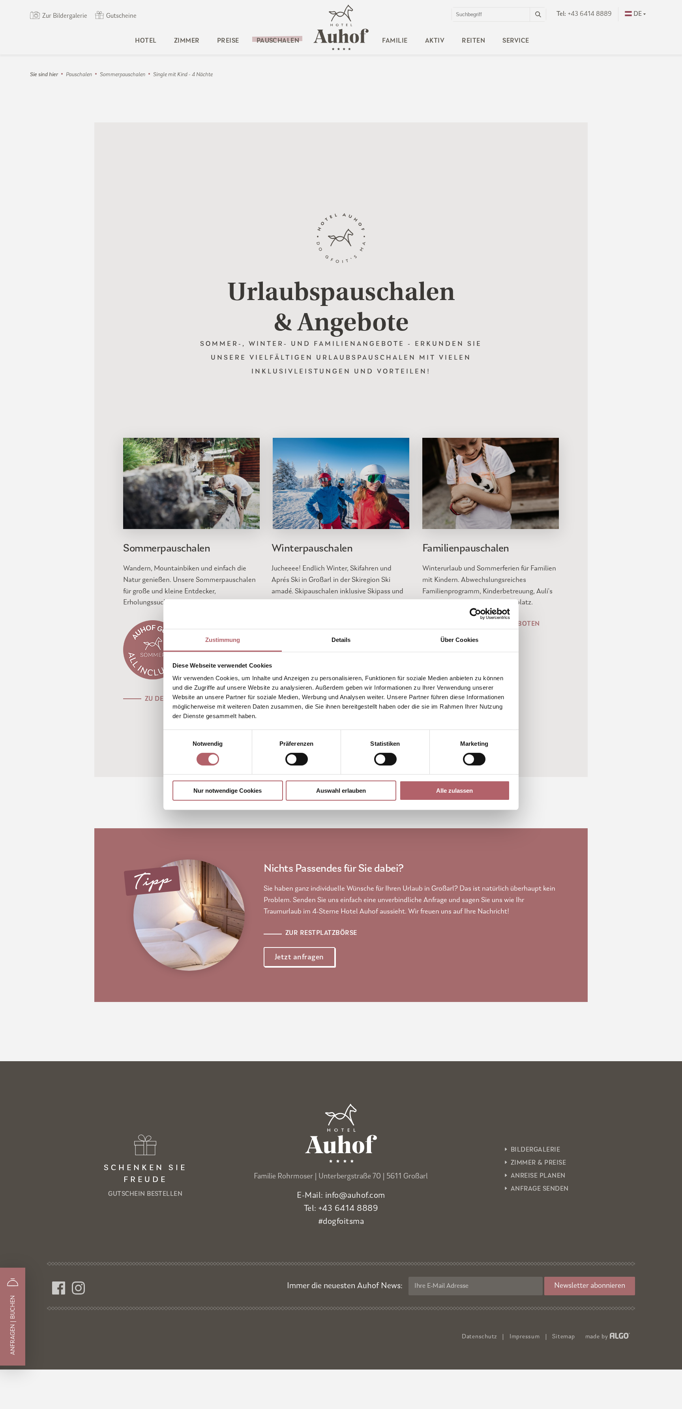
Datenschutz (479, 1337)
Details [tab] (341, 639)
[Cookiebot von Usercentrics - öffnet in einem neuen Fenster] (475, 614)
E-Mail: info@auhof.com (341, 1195)
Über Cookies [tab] (459, 639)
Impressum (525, 1337)
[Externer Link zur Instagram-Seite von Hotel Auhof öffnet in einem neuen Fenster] (82, 1288)
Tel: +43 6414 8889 (341, 1208)
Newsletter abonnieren (589, 1286)
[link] (538, 14)
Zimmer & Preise (538, 1163)
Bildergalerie (535, 1150)
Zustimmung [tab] (222, 639)
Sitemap (563, 1337)
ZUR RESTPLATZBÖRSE (321, 933)
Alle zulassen (454, 790)
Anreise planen (538, 1176)
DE (637, 14)
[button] (299, 957)
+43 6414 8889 (584, 14)
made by (596, 1337)
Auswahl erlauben (341, 790)
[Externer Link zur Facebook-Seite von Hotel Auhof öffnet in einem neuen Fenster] (62, 1288)
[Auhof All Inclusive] (152, 677)
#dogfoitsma (341, 1222)
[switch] (296, 759)
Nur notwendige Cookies (227, 790)
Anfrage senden (540, 1189)
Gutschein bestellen (145, 1180)
